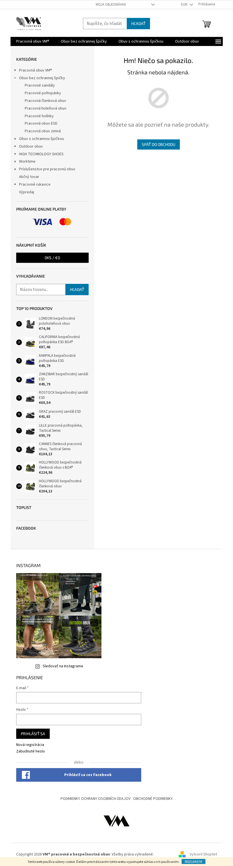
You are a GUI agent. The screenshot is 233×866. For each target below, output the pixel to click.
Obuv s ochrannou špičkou (41, 139)
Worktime (27, 161)
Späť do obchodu (158, 144)
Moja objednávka (111, 4)
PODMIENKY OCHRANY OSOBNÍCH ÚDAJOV (95, 799)
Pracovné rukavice (35, 184)
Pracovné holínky (39, 116)
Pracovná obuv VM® (35, 70)
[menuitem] (33, 41)
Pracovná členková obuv (45, 101)
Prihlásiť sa (33, 733)
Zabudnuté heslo (30, 751)
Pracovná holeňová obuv (45, 108)
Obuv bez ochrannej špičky (42, 78)
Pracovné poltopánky (43, 93)
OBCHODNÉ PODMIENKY (153, 799)
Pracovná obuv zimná (43, 131)
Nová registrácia (30, 745)
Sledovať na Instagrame (63, 666)
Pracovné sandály (40, 85)
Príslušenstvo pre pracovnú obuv (47, 169)
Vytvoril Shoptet (203, 854)
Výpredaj (26, 192)
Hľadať (138, 23)
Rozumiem (193, 861)
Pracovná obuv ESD (41, 123)
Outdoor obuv (31, 146)
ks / (52, 257)
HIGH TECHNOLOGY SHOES (41, 154)
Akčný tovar (29, 177)
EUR (184, 4)
